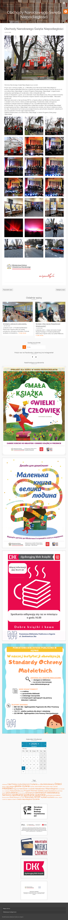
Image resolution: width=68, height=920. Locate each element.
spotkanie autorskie (34, 794)
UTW (22, 797)
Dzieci (58, 783)
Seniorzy (7, 794)
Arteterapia (4, 784)
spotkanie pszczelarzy (53, 795)
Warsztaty (29, 797)
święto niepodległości (24, 799)
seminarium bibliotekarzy (47, 792)
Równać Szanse (21, 793)
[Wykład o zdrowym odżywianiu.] (17, 312)
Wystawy (56, 797)
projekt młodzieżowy (50, 791)
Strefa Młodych (14, 797)
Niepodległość (52, 789)
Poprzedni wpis (7, 289)
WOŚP (37, 797)
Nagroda (16, 789)
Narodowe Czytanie (27, 789)
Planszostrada (15, 791)
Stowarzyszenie (5, 797)
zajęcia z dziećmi (12, 799)
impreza (32, 786)
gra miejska (10, 786)
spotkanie (17, 794)
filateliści (4, 786)
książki (40, 786)
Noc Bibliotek (61, 788)
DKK (39, 784)
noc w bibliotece (6, 790)
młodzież (7, 788)
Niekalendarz (40, 789)
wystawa (50, 797)
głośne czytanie (22, 786)
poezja (22, 791)
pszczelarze (12, 792)
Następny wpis (60, 289)
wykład (44, 797)
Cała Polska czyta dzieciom (19, 784)
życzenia (36, 799)
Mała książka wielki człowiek (50, 786)
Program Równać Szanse (33, 791)
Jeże (36, 786)
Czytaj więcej (22, 333)
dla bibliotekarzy (47, 784)
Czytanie (34, 784)
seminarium (30, 793)
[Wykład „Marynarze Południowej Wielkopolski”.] (50, 312)
